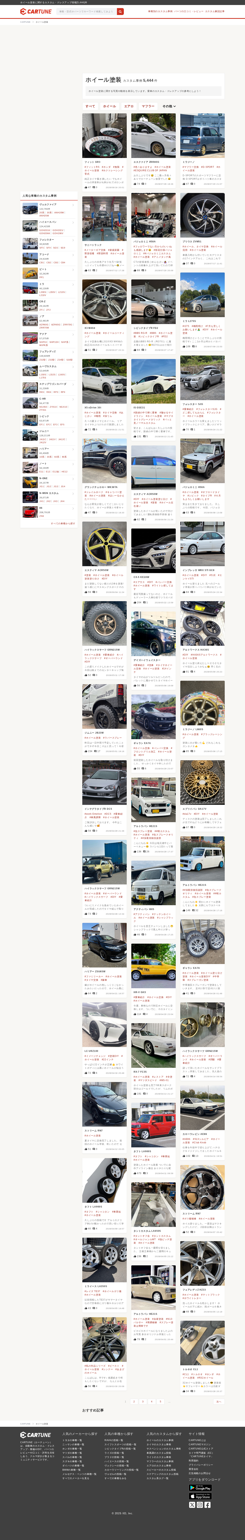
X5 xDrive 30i (93, 407)
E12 (48, 471)
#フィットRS (92, 167)
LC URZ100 (91, 1051)
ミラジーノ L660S (193, 729)
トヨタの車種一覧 (72, 1440)
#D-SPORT (207, 167)
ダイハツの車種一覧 (73, 1465)
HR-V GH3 (140, 992)
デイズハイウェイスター (147, 660)
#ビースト (113, 1366)
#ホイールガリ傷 (112, 1291)
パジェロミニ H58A (145, 241)
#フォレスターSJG (206, 409)
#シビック (193, 495)
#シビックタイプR (149, 336)
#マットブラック (210, 1294)
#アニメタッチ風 (161, 257)
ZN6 (41, 516)
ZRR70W (44, 328)
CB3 (56, 262)
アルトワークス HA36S (196, 649)
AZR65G (55, 324)
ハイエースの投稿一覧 (117, 1461)
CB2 (49, 262)
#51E (212, 575)
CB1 (41, 262)
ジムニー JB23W (94, 732)
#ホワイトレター (192, 1298)
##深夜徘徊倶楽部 (151, 838)
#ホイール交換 (142, 748)
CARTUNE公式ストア (201, 1448)
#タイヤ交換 (110, 412)
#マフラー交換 (191, 167)
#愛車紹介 (188, 409)
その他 (170, 106)
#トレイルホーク (94, 492)
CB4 (63, 262)
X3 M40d (90, 328)
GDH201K (44, 230)
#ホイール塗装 (163, 167)
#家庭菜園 (113, 250)
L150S (42, 374)
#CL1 (186, 1374)
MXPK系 (43, 345)
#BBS (153, 333)
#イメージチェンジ (95, 1056)
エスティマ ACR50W (146, 494)
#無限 (116, 167)
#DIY (205, 329)
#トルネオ (197, 1374)
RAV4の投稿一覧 (114, 1440)
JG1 (41, 486)
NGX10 (63, 407)
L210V (42, 295)
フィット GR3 (92, 162)
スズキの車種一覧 (72, 1461)
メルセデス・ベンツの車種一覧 (79, 1474)
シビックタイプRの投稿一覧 (120, 1448)
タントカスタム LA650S (147, 1231)
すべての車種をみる (116, 1478)
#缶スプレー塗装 (143, 831)
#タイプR (206, 495)
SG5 (55, 248)
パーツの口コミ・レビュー (189, 11)
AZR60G (44, 324)
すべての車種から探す (63, 523)
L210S (61, 292)
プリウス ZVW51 (192, 241)
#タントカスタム (161, 1236)
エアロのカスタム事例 (159, 1465)
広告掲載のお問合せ (200, 1473)
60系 (56, 457)
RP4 (63, 392)
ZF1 (41, 310)
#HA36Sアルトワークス (204, 654)
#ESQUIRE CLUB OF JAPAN (150, 170)
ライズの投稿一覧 (114, 1453)
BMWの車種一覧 (71, 1470)
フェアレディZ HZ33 (194, 1289)
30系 (49, 212)
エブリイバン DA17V (195, 809)
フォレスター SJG (193, 404)
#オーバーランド (113, 658)
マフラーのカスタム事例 (160, 1461)
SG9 (63, 248)
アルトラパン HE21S (145, 826)
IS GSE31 (139, 407)
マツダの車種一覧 (72, 1453)
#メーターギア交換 (95, 250)
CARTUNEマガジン (200, 1444)
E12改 (56, 471)
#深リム (107, 416)
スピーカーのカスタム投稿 (161, 1470)
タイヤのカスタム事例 (159, 1444)
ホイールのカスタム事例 (160, 1440)
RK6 (49, 392)
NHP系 (64, 342)
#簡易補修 (151, 1322)
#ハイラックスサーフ (96, 897)
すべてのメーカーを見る (75, 1478)
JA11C (42, 439)
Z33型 (51, 360)
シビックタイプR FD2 (146, 328)
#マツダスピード (148, 1080)
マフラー (148, 106)
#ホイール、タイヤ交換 (196, 246)
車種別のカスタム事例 (160, 11)
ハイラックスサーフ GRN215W (102, 649)
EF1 (41, 424)
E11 (41, 471)
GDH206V (58, 233)
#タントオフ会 (142, 1236)
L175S (42, 377)
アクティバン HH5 (144, 909)
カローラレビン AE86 (195, 1134)
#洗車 (150, 665)
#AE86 (186, 1139)
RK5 (41, 392)
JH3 (55, 501)
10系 (41, 457)
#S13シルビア (201, 1139)
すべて (90, 106)
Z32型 (42, 360)
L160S (61, 374)
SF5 (41, 248)
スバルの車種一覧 (72, 1457)
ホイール (109, 106)
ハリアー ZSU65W (95, 971)
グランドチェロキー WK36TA (101, 487)
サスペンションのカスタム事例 (164, 1448)
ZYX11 (42, 410)
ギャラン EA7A (142, 743)
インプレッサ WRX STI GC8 (198, 570)
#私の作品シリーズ (95, 1366)
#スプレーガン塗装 (198, 980)
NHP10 (43, 342)
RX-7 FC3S (140, 1071)
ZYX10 (53, 407)
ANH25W (44, 215)
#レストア (157, 1076)
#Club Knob (199, 1142)
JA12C (61, 439)
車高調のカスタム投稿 (159, 1453)
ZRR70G (67, 324)
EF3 (55, 424)
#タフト (138, 1156)
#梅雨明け (197, 326)
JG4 (63, 486)
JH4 (62, 501)
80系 (64, 457)
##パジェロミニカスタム (157, 253)
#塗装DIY (113, 1056)
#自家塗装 (157, 1319)
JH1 (41, 501)
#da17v (187, 814)
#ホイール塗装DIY (200, 976)
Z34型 (60, 360)
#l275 (186, 326)
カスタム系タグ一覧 (158, 1478)
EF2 (48, 424)
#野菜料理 (102, 253)
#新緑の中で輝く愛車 (145, 412)
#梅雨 (97, 416)
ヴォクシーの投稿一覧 (117, 1465)
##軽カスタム (162, 831)
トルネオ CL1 (190, 1369)
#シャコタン (152, 1156)
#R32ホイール (205, 1377)
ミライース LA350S (96, 1286)
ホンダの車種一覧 (72, 1448)
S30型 (69, 360)
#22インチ (108, 1059)
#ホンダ (106, 167)
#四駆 (212, 1059)
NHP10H (54, 342)
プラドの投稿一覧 (114, 1457)
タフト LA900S (142, 1151)
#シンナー (107, 1369)
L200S (42, 292)
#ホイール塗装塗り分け (155, 499)
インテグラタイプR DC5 (98, 809)
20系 (41, 212)
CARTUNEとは (197, 1440)
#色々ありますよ (143, 167)
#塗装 (154, 502)
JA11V (52, 439)
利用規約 (193, 1460)
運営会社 (193, 1469)
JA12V (42, 442)
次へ (218, 1401)
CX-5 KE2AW (141, 577)
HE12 (64, 471)
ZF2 (48, 310)
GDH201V (58, 230)
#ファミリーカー (94, 976)
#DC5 (108, 814)
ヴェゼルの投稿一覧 (116, 1474)
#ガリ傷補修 (189, 1218)
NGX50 (43, 407)
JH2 (48, 501)
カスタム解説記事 (215, 11)
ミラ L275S (189, 321)
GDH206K (44, 233)
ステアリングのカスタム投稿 (162, 1474)
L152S (52, 374)
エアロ (129, 106)
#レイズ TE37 (92, 1291)
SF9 (48, 248)
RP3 (56, 392)
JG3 (56, 486)
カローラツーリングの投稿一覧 (122, 1470)
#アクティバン (142, 914)
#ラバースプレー (112, 737)
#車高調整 (95, 817)
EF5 (62, 424)
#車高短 (165, 1156)
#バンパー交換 (164, 582)
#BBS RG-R (140, 333)
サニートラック (93, 245)
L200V (52, 292)
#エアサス (139, 582)
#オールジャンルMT (145, 1239)
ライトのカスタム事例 (159, 1457)
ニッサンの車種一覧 (73, 1444)
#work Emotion (93, 814)
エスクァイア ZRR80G (146, 162)
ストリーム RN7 (94, 1130)
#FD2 (165, 336)
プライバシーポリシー (201, 1465)
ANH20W (59, 212)
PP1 (41, 277)
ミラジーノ (189, 162)
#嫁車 (104, 980)
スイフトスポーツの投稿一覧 (120, 1444)
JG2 (49, 486)
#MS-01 (164, 1080)
